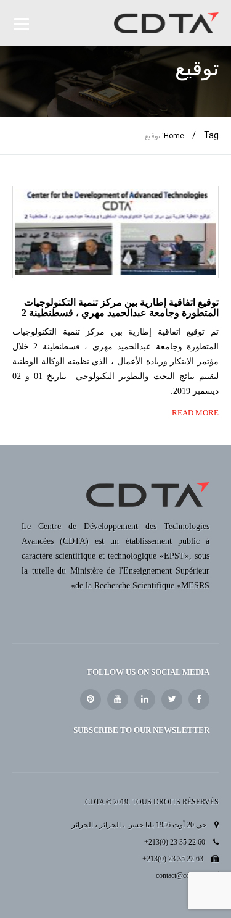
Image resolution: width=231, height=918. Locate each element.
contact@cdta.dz (179, 875)
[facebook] (198, 699)
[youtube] (117, 699)
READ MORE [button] (195, 412)
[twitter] (171, 699)
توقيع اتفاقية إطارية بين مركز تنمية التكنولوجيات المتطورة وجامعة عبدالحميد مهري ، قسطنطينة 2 (120, 308)
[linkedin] (144, 699)
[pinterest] (90, 699)
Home (174, 135)
